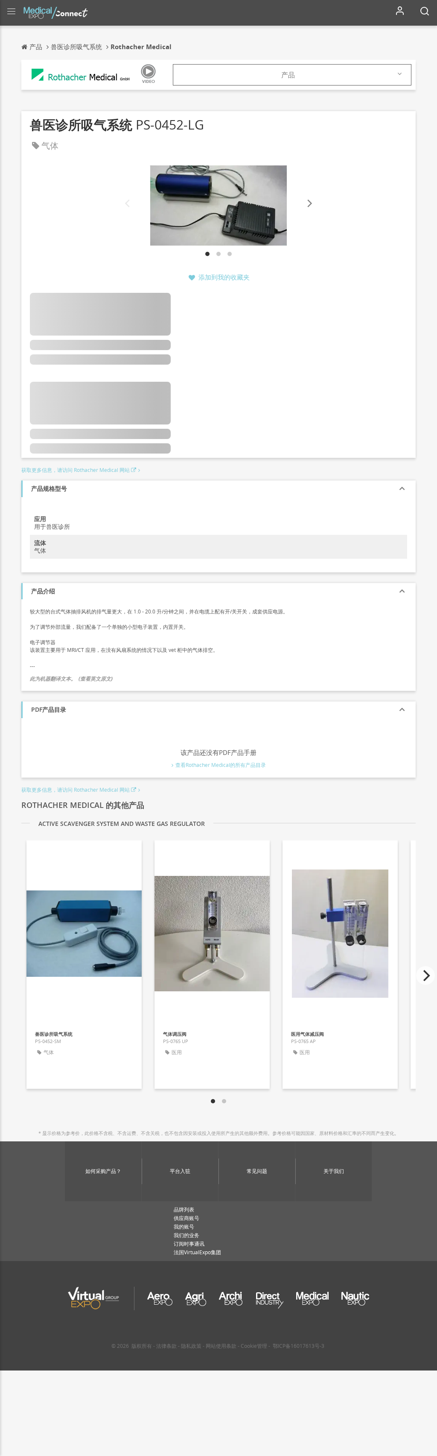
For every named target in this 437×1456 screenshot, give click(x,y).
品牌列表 (184, 1209)
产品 (288, 75)
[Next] (309, 203)
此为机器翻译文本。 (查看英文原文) (71, 678)
